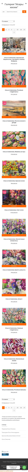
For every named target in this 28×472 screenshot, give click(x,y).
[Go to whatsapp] (24, 467)
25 (17, 29)
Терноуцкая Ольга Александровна (10, 432)
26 (21, 29)
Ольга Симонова (6, 439)
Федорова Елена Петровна (8, 429)
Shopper (18, 461)
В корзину (14, 53)
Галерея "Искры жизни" (14, 6)
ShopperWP (14, 463)
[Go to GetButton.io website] (24, 470)
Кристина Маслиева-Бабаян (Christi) (11, 435)
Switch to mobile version (6, 471)
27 (24, 29)
